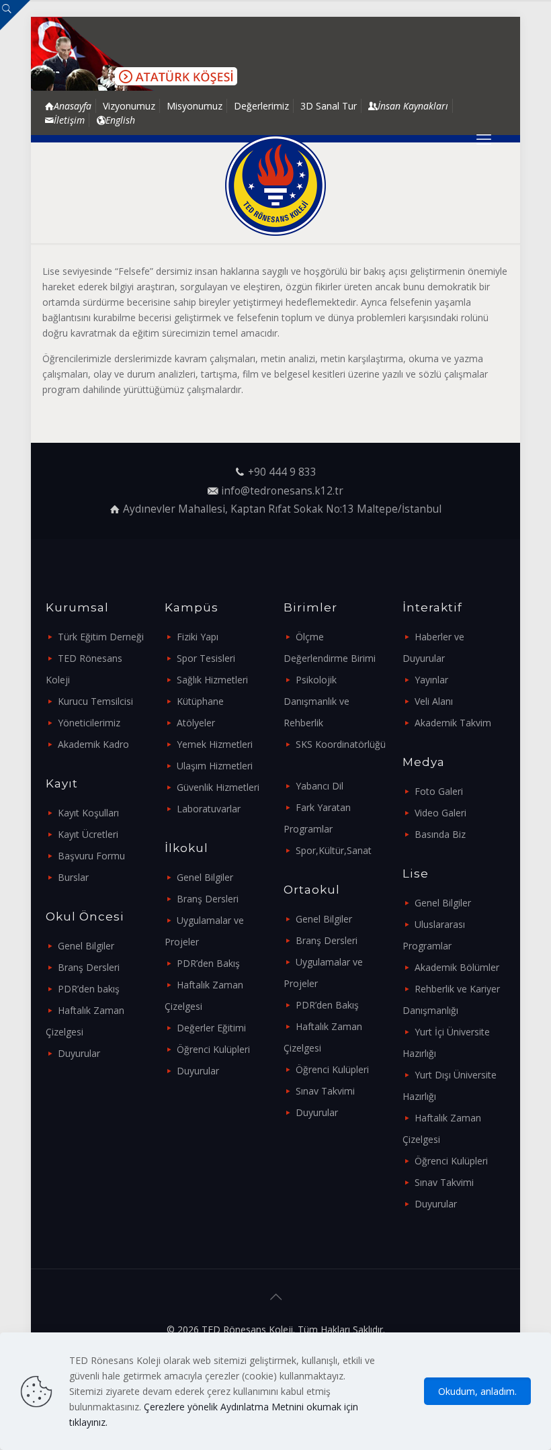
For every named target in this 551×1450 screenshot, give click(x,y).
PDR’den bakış (89, 988)
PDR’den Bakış (208, 963)
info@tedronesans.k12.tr (282, 491)
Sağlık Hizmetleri (212, 679)
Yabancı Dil (319, 785)
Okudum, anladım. (477, 1391)
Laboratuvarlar (209, 808)
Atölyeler (196, 722)
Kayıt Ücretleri (88, 834)
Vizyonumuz (129, 105)
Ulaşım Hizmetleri (215, 765)
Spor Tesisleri (206, 658)
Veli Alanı (434, 701)
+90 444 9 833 (282, 472)
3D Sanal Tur (328, 105)
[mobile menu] (483, 138)
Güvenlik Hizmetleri (218, 787)
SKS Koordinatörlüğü (341, 744)
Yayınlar (431, 679)
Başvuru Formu (91, 855)
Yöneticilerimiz (89, 722)
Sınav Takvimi (325, 1090)
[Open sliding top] (15, 15)
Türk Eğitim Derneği (101, 636)
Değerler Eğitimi (211, 1027)
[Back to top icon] (275, 1297)
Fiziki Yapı (197, 636)
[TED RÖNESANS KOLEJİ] (275, 185)
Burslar (73, 877)
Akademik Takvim (453, 722)
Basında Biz (440, 834)
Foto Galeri (439, 791)
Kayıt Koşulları (88, 812)
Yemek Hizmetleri (215, 744)
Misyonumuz (194, 105)
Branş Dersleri (89, 967)
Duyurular (79, 1053)
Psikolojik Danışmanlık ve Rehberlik (316, 701)
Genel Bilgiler (86, 945)
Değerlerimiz (261, 105)
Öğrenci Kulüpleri (213, 1049)
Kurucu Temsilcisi (95, 701)
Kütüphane (200, 701)
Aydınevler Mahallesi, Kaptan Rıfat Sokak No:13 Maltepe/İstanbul (282, 509)
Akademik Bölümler (457, 967)
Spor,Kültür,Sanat (334, 850)
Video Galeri (440, 812)
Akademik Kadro (93, 744)
